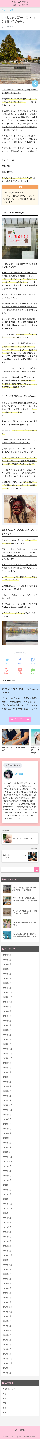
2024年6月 (7, 1077)
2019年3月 (7, 1344)
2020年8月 (7, 1274)
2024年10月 (7, 1058)
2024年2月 (7, 1096)
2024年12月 (7, 1049)
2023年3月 (7, 1138)
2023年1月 (7, 1147)
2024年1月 (7, 1100)
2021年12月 (7, 1204)
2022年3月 (7, 1190)
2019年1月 (7, 1354)
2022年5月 (7, 1180)
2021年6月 (7, 1232)
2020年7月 (7, 1279)
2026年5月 (7, 969)
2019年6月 (7, 1330)
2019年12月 (7, 1307)
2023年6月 (7, 1124)
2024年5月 (7, 1082)
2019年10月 (7, 1312)
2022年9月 (7, 1166)
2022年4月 (7, 1185)
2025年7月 (7, 1016)
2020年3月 (7, 1297)
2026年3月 (7, 978)
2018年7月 (7, 1373)
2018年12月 (7, 1359)
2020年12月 (7, 1255)
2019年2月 (7, 1349)
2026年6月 (7, 964)
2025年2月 (7, 1039)
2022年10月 (7, 1161)
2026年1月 (7, 988)
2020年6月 (7, 1283)
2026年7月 (7, 960)
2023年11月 (7, 1110)
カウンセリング (9, 1389)
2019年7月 (7, 1326)
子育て (5, 1398)
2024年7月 (7, 1072)
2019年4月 (7, 1340)
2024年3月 (7, 1091)
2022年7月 (7, 1171)
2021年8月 (7, 1222)
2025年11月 (7, 997)
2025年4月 (7, 1030)
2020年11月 (7, 1260)
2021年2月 (7, 1246)
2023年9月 (7, 1115)
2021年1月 (7, 1251)
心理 (4, 1403)
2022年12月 (7, 1152)
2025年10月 (7, 1002)
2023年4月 (7, 1133)
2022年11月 (7, 1157)
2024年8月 (7, 1068)
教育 (4, 1408)
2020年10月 (7, 1265)
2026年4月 (7, 974)
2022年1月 (7, 1199)
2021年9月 (7, 1218)
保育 (14, 680)
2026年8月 (7, 955)
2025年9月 (7, 1006)
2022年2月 (7, 1194)
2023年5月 (7, 1129)
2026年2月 (7, 983)
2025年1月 (7, 1044)
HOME (21, 1429)
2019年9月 (7, 1316)
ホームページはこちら (20, 719)
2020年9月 (7, 1269)
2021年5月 (7, 1237)
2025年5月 (7, 1025)
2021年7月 (7, 1227)
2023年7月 (7, 1119)
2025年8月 (7, 1011)
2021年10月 (7, 1213)
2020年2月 (7, 1302)
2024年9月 (7, 1063)
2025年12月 (7, 992)
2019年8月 (7, 1321)
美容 (4, 1413)
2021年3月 (7, 1241)
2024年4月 (7, 1086)
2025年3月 (7, 1035)
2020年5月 (7, 1288)
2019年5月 (7, 1335)
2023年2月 (7, 1143)
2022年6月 (7, 1176)
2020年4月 (7, 1293)
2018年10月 (7, 1368)
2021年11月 (7, 1208)
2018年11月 (7, 1363)
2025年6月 (7, 1021)
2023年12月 (7, 1105)
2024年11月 (7, 1053)
